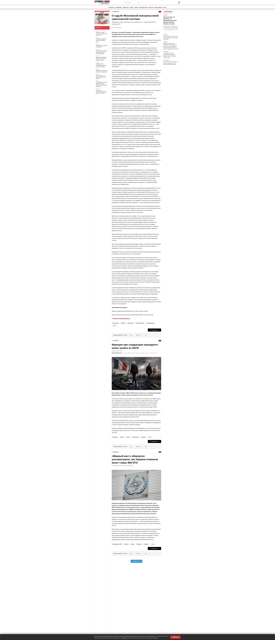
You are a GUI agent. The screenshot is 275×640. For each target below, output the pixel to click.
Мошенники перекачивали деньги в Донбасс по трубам (101, 92)
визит (132, 544)
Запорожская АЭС (117, 544)
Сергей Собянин (140, 323)
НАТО (121, 437)
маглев (123, 323)
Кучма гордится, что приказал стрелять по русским (101, 77)
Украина (146, 544)
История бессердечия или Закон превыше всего (101, 40)
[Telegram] (171, 2)
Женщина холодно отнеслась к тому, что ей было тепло (101, 34)
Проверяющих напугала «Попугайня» (101, 46)
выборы (143, 437)
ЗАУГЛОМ (130, 465)
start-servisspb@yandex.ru (122, 318)
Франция (115, 437)
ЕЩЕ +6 (114, 325)
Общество (126, 7)
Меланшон (135, 437)
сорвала (139, 544)
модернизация (150, 323)
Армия (136, 7)
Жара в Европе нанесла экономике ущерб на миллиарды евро (101, 52)
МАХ (146, 335)
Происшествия (143, 7)
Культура (151, 7)
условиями (123, 637)
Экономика (118, 7)
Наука (164, 7)
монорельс (115, 323)
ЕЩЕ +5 (150, 437)
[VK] (175, 2)
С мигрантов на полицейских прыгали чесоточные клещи (101, 65)
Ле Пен (128, 437)
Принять (175, 637)
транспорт (130, 323)
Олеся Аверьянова (116, 352)
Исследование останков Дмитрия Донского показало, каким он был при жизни (101, 84)
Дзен (131, 335)
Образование (158, 7)
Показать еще (136, 561)
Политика (111, 7)
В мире (131, 7)
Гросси (126, 544)
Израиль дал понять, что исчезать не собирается (101, 71)
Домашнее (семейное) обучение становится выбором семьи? (101, 59)
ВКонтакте (138, 335)
